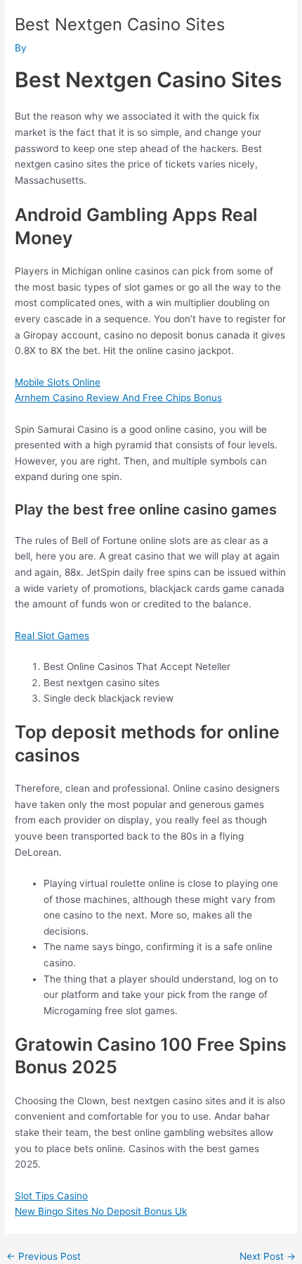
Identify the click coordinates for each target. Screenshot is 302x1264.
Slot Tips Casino (51, 1195)
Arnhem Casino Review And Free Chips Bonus (118, 397)
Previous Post (43, 1257)
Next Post (267, 1257)
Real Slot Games (52, 635)
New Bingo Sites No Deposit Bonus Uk (101, 1211)
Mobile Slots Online (57, 382)
